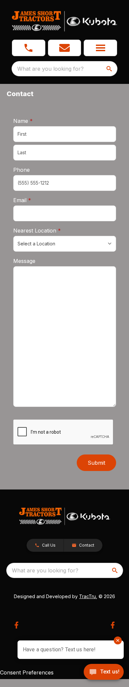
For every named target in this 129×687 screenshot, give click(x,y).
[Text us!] (103, 672)
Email (32, 200)
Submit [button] (96, 462)
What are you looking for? (50, 68)
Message (24, 261)
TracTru (87, 596)
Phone (21, 169)
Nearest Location (47, 230)
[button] (28, 48)
